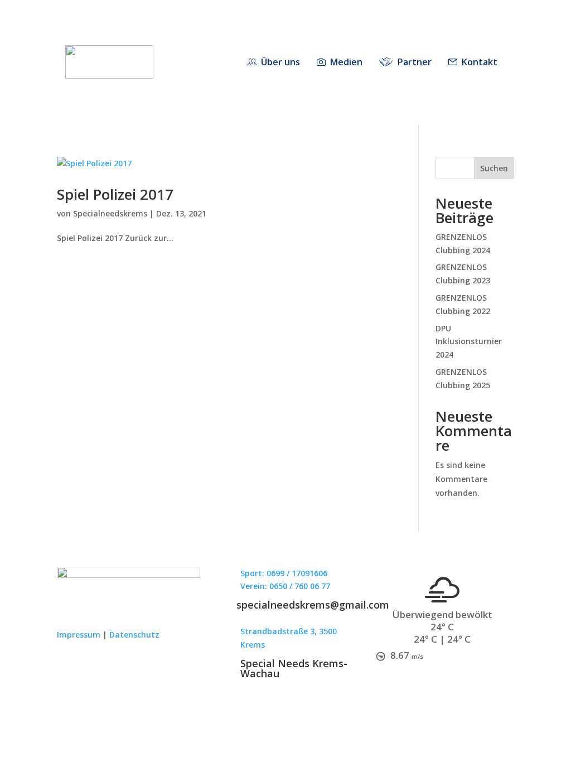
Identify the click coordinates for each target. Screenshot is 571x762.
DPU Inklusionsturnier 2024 (468, 341)
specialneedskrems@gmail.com (312, 604)
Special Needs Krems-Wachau (293, 668)
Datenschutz (134, 634)
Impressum (78, 634)
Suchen (494, 168)
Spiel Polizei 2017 (115, 194)
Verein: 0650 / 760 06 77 (285, 586)
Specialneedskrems (110, 213)
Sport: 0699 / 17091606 (283, 573)
